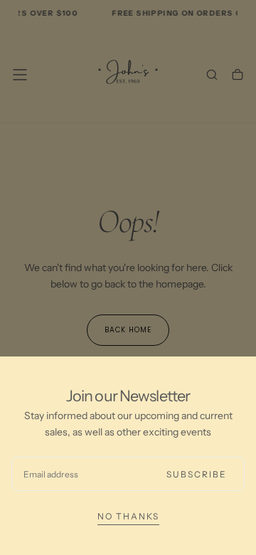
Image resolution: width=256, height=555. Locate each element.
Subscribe (196, 474)
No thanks (128, 516)
